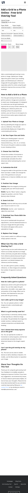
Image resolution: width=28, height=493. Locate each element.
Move (17, 47)
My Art (16, 484)
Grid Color (4, 44)
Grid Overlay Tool (6, 484)
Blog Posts (18, 481)
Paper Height (17, 25)
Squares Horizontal (7, 33)
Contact (10, 487)
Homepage (10, 481)
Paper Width (5, 25)
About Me (23, 484)
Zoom (9, 44)
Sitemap (17, 487)
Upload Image (5, 20)
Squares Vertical (18, 33)
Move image (19, 44)
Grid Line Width (5, 38)
